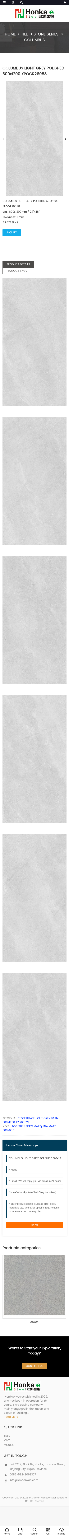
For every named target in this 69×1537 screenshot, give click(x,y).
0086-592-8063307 (23, 1474)
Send (34, 1225)
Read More (11, 1417)
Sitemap (39, 1501)
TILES (7, 1436)
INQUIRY (12, 232)
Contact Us (34, 1366)
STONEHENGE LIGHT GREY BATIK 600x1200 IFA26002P (30, 1120)
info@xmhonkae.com (24, 1480)
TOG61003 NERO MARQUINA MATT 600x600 (29, 1128)
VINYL (7, 1440)
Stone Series (47, 34)
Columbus (34, 40)
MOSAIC (9, 1445)
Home (10, 34)
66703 (34, 1322)
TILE (25, 34)
